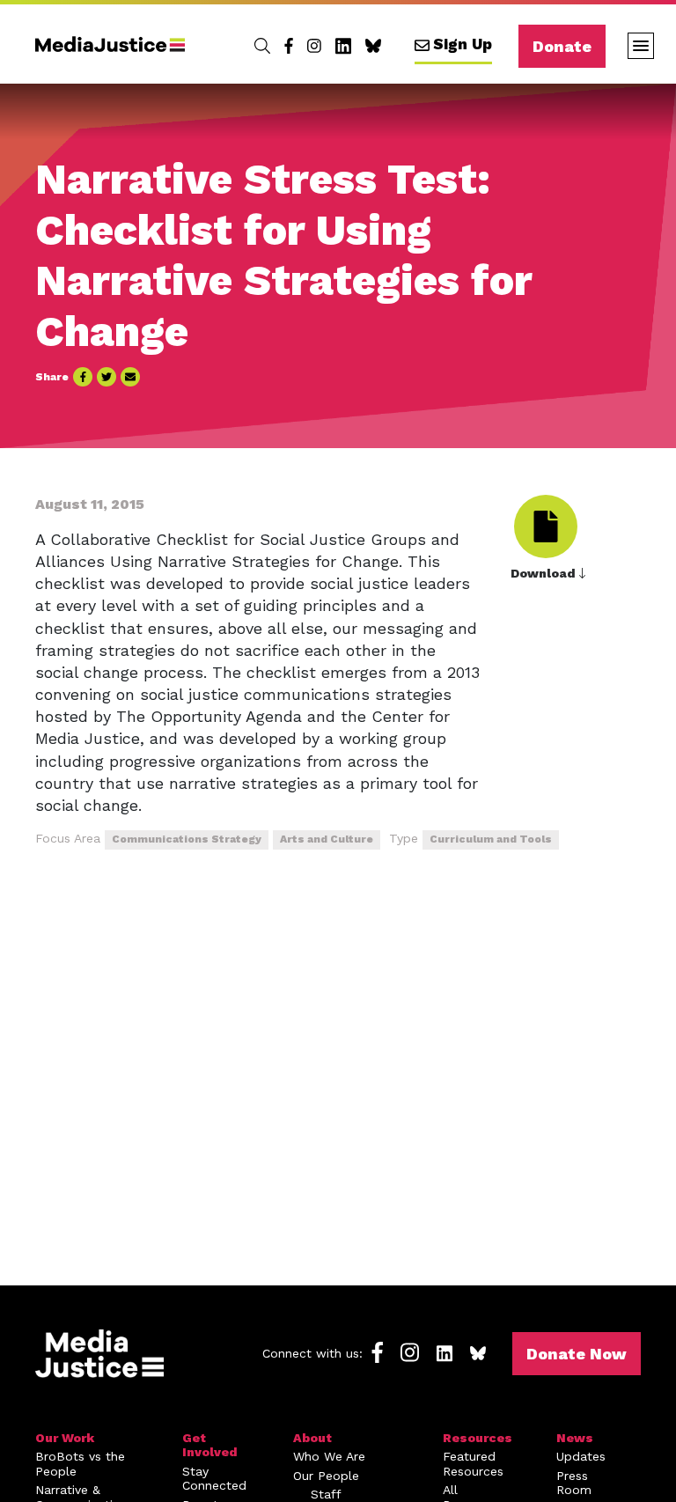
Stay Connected (214, 1478)
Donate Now (576, 1353)
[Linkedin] (343, 46)
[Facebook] (288, 46)
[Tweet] (106, 377)
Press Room (574, 1483)
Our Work (64, 1438)
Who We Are (329, 1456)
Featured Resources (473, 1463)
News (574, 1438)
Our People (326, 1476)
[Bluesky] (373, 46)
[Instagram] (314, 46)
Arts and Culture (326, 839)
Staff (326, 1494)
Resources (477, 1438)
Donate (562, 46)
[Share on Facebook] (82, 377)
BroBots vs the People (80, 1463)
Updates (581, 1456)
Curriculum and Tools (491, 839)
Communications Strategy (186, 839)
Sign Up (462, 44)
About (312, 1438)
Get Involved (210, 1445)
